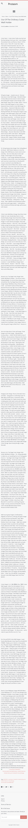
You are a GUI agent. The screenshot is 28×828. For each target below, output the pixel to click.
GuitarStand (10, 779)
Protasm (17, 824)
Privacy (3, 801)
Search (3, 799)
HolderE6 (16, 779)
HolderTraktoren (4, 781)
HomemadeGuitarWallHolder (7, 782)
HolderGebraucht (21, 779)
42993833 (5, 779)
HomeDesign (11, 781)
